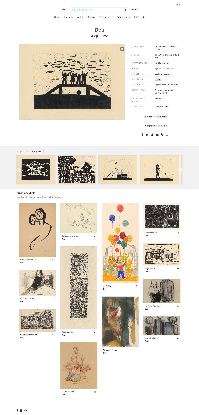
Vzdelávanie (106, 17)
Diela (57, 17)
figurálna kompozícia (164, 68)
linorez (158, 79)
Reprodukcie (123, 17)
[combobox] (99, 9)
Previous (18, 170)
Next (180, 170)
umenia (135, 9)
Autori (80, 17)
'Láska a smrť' (161, 106)
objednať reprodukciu (156, 126)
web (64, 9)
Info (136, 17)
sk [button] (178, 4)
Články (91, 17)
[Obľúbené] (144, 17)
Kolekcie (68, 17)
